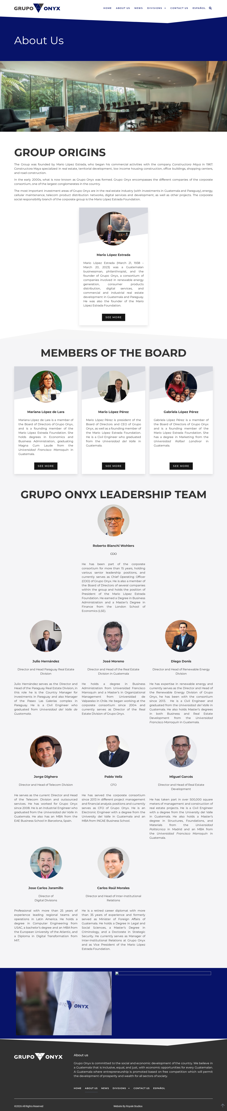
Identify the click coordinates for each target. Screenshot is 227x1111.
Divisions (154, 8)
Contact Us (179, 8)
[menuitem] (199, 8)
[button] (210, 8)
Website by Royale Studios (128, 1106)
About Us (123, 8)
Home (107, 8)
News (138, 8)
